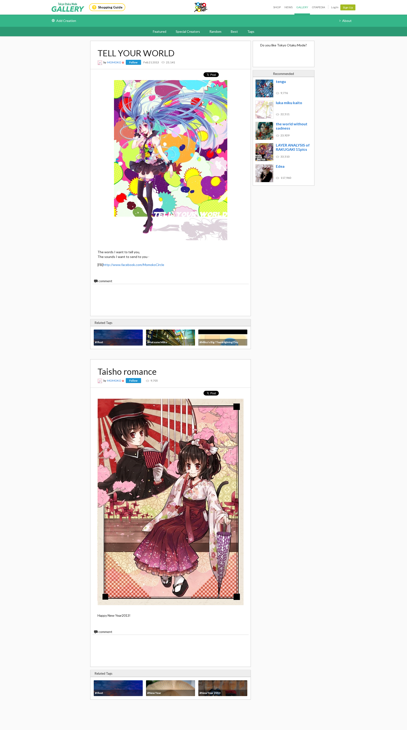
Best (234, 31)
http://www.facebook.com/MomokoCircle (133, 265)
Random (215, 31)
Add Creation (66, 21)
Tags (250, 31)
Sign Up (348, 7)
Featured (159, 31)
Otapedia (318, 7)
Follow (133, 62)
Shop (277, 7)
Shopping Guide (110, 7)
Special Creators (188, 31)
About (347, 21)
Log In (334, 7)
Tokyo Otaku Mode (201, 7)
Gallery (302, 7)
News (289, 7)
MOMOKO (114, 62)
